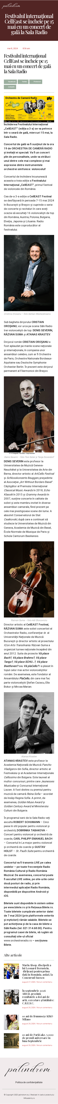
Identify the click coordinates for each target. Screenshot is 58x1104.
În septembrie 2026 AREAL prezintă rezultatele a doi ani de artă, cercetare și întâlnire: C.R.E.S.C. (38, 997)
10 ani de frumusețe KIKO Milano (37, 1018)
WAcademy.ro (29, 1098)
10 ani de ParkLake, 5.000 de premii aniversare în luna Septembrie (37, 1038)
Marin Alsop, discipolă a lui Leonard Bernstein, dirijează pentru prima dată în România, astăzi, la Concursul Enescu (37, 971)
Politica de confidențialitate (29, 1082)
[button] (53, 5)
